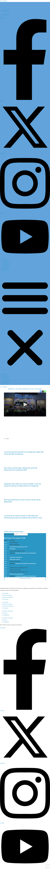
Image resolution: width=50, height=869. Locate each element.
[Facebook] (41, 391)
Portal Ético (5, 599)
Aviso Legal (5, 593)
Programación (6, 262)
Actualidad (5, 264)
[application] (25, 404)
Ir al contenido (3, 1)
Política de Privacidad (7, 597)
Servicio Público (6, 266)
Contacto (4, 613)
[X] (43, 391)
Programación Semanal (25, 578)
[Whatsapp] (45, 391)
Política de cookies (7, 595)
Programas (5, 260)
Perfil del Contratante (7, 611)
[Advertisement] (25, 427)
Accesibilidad (5, 615)
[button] (25, 322)
